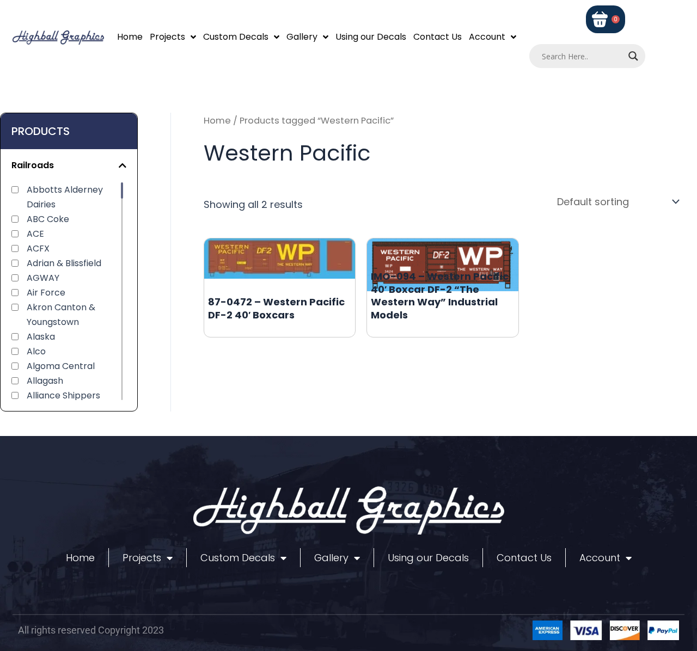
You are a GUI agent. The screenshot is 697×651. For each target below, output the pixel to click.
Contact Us (437, 36)
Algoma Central (61, 366)
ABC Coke (48, 219)
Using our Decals (370, 36)
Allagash (45, 380)
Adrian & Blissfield (64, 263)
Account (487, 36)
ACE (35, 234)
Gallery (301, 36)
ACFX (38, 248)
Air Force (46, 292)
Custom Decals (235, 36)
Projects (167, 36)
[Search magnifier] (633, 56)
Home (130, 36)
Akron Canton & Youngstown (61, 314)
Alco (36, 351)
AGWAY (43, 278)
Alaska (41, 336)
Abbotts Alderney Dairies (65, 197)
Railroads (32, 165)
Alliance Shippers (63, 395)
